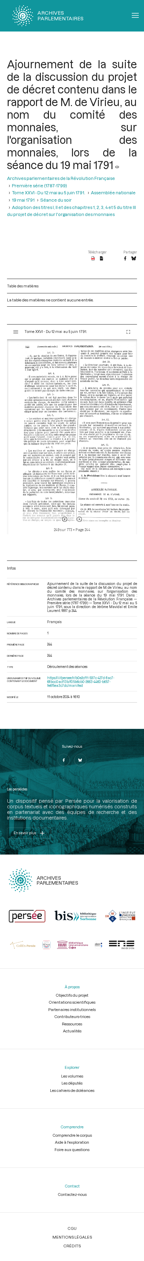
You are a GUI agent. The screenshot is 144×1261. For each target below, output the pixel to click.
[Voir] (117, 165)
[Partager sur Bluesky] (133, 258)
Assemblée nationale (113, 192)
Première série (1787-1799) (39, 185)
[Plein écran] (128, 332)
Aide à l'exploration (72, 1142)
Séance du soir (56, 199)
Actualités (72, 1031)
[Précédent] (64, 519)
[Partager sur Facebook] (125, 258)
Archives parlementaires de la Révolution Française (61, 178)
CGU (72, 1228)
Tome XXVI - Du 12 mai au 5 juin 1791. (48, 192)
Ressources (72, 1024)
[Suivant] (79, 519)
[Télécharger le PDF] (93, 258)
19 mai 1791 (23, 199)
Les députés (72, 1083)
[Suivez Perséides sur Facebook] (63, 760)
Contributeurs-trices (72, 1016)
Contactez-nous (72, 1194)
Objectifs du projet (72, 995)
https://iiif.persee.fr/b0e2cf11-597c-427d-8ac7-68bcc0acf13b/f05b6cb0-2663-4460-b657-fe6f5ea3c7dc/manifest (80, 682)
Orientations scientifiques (72, 1002)
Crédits (72, 1245)
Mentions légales (72, 1237)
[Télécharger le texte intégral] (101, 258)
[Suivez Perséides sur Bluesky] (80, 760)
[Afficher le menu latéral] (15, 332)
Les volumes (72, 1076)
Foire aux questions (72, 1149)
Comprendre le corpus (72, 1135)
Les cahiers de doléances (72, 1090)
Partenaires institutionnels (72, 1009)
